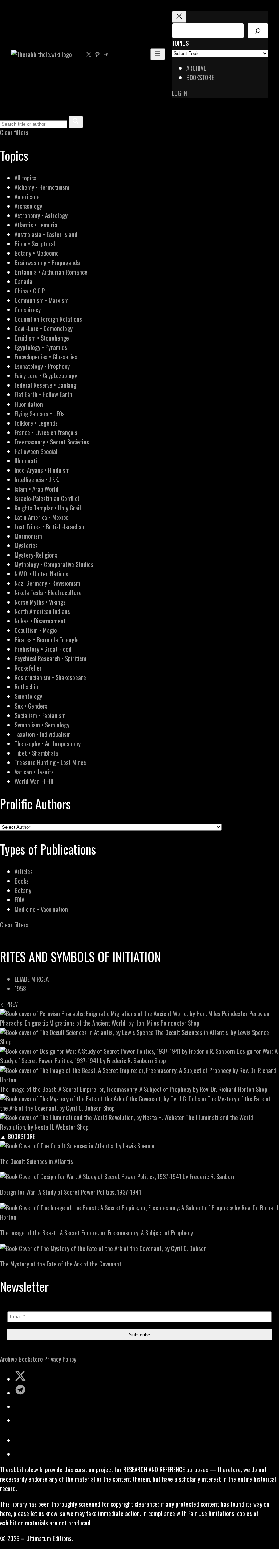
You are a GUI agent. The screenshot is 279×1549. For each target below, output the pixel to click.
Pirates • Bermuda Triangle (47, 639)
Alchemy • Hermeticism (42, 187)
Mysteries (26, 545)
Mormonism (28, 535)
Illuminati (26, 460)
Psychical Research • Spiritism (50, 658)
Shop (193, 1022)
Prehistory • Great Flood (43, 649)
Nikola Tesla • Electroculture (48, 592)
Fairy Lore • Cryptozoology (46, 375)
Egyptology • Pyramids (41, 347)
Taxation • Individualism (43, 734)
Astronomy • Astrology (41, 215)
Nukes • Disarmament (40, 620)
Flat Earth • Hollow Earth (43, 394)
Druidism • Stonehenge (42, 337)
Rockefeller (28, 667)
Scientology (28, 696)
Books (22, 880)
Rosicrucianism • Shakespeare (50, 677)
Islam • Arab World (36, 488)
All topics (25, 177)
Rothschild (27, 686)
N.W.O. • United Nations (41, 573)
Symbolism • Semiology (42, 724)
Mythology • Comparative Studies (54, 564)
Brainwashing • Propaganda (47, 262)
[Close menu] (179, 17)
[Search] (258, 30)
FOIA (19, 899)
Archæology (28, 205)
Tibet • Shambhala (36, 752)
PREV (10, 1004)
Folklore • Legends (36, 422)
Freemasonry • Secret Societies (52, 441)
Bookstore (31, 1359)
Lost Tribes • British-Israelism (50, 526)
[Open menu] (157, 54)
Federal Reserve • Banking (45, 384)
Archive (8, 1359)
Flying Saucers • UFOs (40, 413)
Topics (180, 42)
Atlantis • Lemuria (36, 224)
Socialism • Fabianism (40, 715)
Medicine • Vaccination (41, 909)
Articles (24, 871)
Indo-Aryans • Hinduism (42, 470)
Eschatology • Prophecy (42, 366)
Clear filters (14, 132)
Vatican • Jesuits (34, 771)
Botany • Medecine (37, 253)
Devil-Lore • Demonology (44, 328)
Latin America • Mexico (42, 517)
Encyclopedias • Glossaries (46, 356)
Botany (23, 890)
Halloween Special (36, 451)
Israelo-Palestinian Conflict (47, 498)
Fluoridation (29, 404)
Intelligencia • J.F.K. (37, 479)
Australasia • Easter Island (46, 234)
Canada (23, 281)
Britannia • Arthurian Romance (51, 271)
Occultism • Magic (36, 630)
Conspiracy (28, 309)
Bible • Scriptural (35, 243)
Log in (179, 92)
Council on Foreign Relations (48, 318)
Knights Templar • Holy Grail (48, 507)
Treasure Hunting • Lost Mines (50, 762)
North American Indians (42, 611)
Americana (27, 196)
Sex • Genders (31, 705)
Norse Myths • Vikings (40, 601)
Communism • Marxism (42, 300)
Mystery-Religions (36, 554)
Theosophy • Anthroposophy (48, 743)
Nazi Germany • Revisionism (47, 583)
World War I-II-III (34, 781)
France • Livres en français (46, 432)
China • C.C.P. (30, 290)
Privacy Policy (60, 1359)
